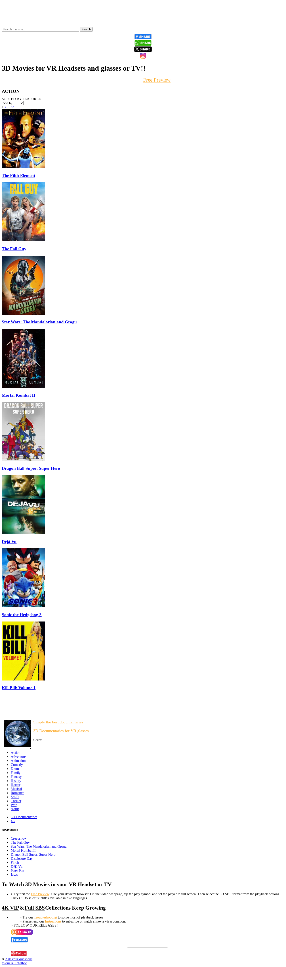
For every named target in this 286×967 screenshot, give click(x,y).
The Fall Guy (20, 842)
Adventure (18, 756)
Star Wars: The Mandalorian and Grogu (39, 846)
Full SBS (35, 908)
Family (16, 773)
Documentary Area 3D (16, 712)
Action (15, 752)
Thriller (16, 801)
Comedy (17, 765)
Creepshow (19, 838)
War (14, 805)
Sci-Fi (15, 797)
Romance (17, 793)
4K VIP (10, 908)
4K (13, 821)
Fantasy (16, 777)
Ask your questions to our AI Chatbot (17, 961)
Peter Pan (17, 870)
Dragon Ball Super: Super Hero (33, 854)
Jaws (14, 874)
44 (12, 107)
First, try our (143, 80)
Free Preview (40, 894)
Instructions (53, 921)
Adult (15, 809)
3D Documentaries (24, 817)
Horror (15, 785)
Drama (15, 769)
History (16, 781)
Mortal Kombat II (23, 850)
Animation (18, 761)
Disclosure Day (22, 858)
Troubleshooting (45, 917)
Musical (16, 789)
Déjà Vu (17, 866)
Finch (15, 862)
